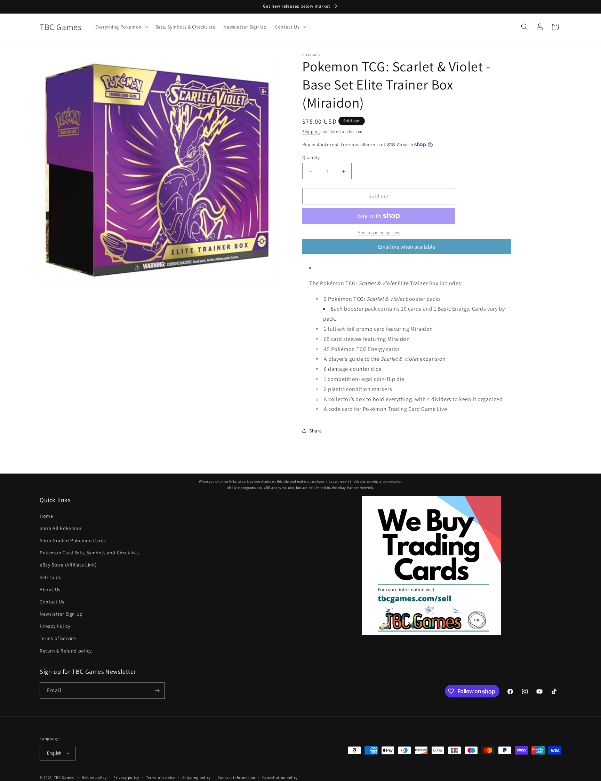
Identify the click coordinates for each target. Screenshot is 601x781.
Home (46, 516)
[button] (121, 26)
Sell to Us (50, 577)
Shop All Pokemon (61, 528)
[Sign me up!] (157, 690)
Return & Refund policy (65, 651)
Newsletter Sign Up (61, 614)
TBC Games (64, 777)
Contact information (236, 777)
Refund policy (94, 777)
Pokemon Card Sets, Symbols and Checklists (90, 552)
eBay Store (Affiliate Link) (68, 565)
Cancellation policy (280, 777)
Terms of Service (58, 638)
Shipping (311, 131)
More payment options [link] (379, 232)
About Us (50, 589)
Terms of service (160, 777)
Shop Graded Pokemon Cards (73, 540)
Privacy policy (126, 777)
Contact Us (52, 602)
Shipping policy (196, 777)
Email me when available (406, 246)
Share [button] (315, 431)
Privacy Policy (55, 626)
